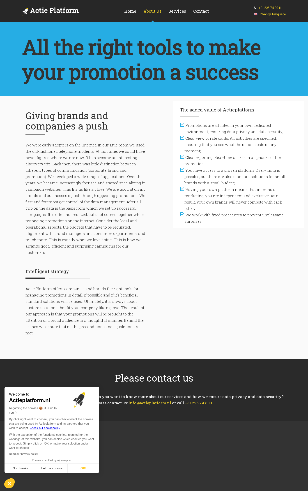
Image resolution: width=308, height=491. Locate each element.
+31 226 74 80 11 (270, 8)
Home (130, 11)
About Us (152, 11)
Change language (272, 14)
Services (177, 11)
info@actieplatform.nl (150, 402)
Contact (201, 11)
